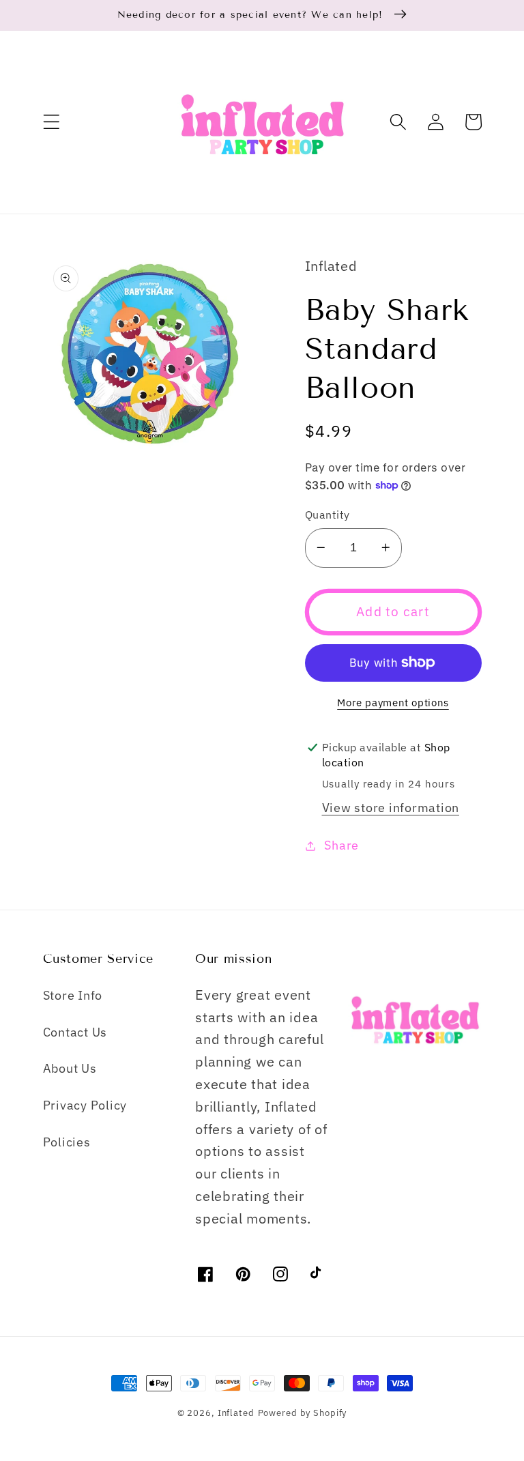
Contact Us (75, 1032)
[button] (51, 122)
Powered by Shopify (302, 1412)
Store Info (73, 995)
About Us (70, 1068)
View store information (391, 807)
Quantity (327, 514)
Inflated (236, 1412)
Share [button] (341, 845)
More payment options (393, 702)
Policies (67, 1142)
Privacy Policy (85, 1105)
